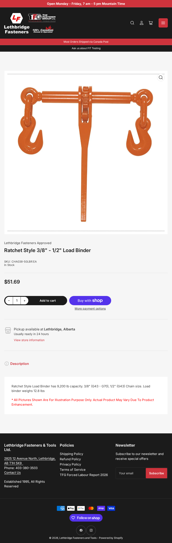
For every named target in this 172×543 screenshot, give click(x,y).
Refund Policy (70, 459)
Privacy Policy (70, 464)
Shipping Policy (71, 454)
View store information (29, 340)
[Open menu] (163, 23)
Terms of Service (73, 470)
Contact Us (12, 473)
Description (19, 364)
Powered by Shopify (111, 537)
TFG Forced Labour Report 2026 (84, 475)
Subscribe (156, 473)
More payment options (90, 308)
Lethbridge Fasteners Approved (27, 243)
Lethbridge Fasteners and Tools (77, 537)
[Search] (132, 23)
